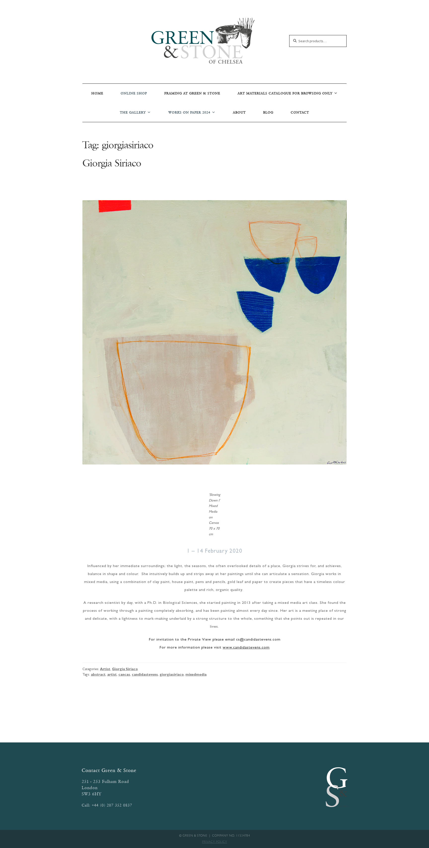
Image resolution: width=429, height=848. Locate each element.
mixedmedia (196, 675)
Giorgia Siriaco (111, 163)
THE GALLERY (133, 112)
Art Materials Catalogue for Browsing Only (285, 93)
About (239, 112)
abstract (98, 675)
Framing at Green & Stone (192, 93)
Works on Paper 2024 (189, 112)
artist (112, 675)
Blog (268, 112)
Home (97, 93)
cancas (124, 675)
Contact (300, 112)
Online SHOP (134, 93)
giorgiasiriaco (172, 675)
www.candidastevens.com (246, 648)
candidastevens (145, 675)
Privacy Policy (214, 842)
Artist (105, 669)
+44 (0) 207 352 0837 (112, 805)
